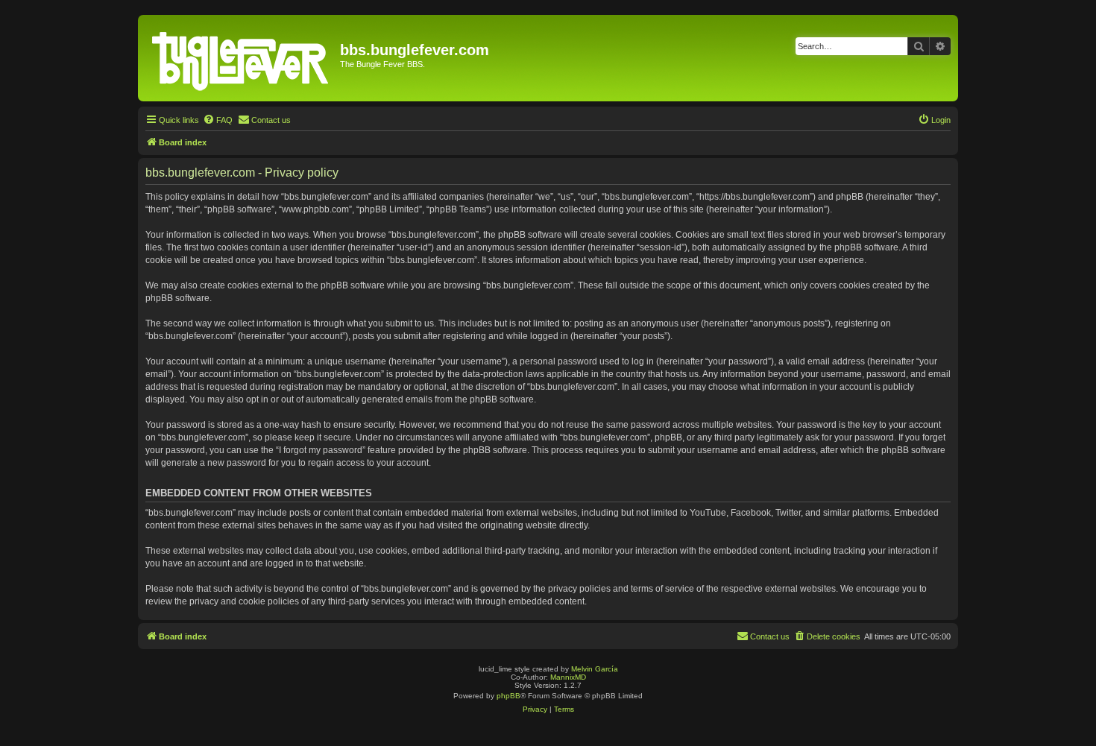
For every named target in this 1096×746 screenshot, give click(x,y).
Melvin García (594, 669)
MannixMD (568, 677)
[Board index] (241, 58)
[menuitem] (218, 120)
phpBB (508, 696)
